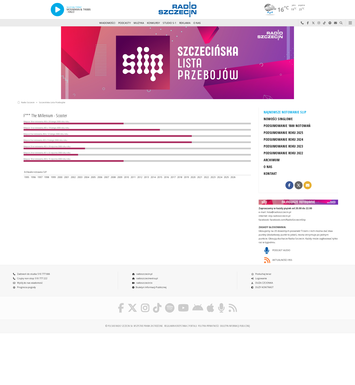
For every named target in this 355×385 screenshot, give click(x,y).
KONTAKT (270, 173)
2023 (213, 177)
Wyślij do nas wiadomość (335, 22)
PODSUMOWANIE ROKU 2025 (283, 132)
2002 (73, 177)
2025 (226, 177)
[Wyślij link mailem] (308, 185)
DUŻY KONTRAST (264, 287)
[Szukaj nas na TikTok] (157, 303)
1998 (46, 177)
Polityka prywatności (208, 325)
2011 (133, 177)
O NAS (268, 166)
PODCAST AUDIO (281, 250)
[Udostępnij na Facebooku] (289, 185)
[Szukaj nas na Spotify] (169, 303)
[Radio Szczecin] (177, 9)
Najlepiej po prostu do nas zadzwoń (302, 22)
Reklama (184, 23)
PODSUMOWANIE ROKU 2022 (283, 153)
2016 (166, 177)
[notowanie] (298, 202)
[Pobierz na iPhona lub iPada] (210, 303)
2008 (113, 177)
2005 (93, 177)
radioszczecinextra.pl (147, 278)
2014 (153, 177)
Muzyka (139, 23)
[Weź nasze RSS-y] (233, 303)
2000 (59, 177)
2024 (219, 177)
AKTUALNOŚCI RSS (282, 259)
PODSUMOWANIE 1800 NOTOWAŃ (287, 125)
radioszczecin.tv (144, 282)
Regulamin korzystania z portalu (180, 325)
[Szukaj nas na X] (132, 303)
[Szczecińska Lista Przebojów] (177, 62)
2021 (199, 177)
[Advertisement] (56, 356)
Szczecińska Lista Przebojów (52, 102)
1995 (26, 177)
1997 (39, 177)
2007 (106, 177)
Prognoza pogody (26, 287)
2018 (179, 177)
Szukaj (341, 22)
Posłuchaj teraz (263, 273)
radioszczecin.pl (144, 273)
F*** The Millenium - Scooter (45, 115)
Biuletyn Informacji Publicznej (151, 287)
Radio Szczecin (28, 102)
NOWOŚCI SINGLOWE (278, 119)
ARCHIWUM (272, 160)
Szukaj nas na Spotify (330, 22)
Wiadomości (107, 23)
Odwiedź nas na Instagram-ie (319, 22)
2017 (173, 177)
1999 (53, 177)
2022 (206, 177)
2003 (79, 177)
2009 (119, 177)
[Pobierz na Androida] (198, 303)
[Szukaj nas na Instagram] (145, 303)
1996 (33, 177)
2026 (232, 177)
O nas (197, 23)
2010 (126, 177)
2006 (99, 177)
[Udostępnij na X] (299, 185)
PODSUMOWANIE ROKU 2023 (283, 146)
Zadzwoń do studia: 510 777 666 (33, 273)
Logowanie (261, 278)
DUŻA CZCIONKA (264, 282)
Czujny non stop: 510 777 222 (32, 278)
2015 (159, 177)
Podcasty (124, 23)
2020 (193, 177)
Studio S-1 (169, 23)
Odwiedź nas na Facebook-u (307, 22)
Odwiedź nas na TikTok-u (324, 22)
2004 (86, 177)
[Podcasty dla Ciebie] (221, 303)
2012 (139, 177)
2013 (146, 177)
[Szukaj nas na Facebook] (121, 303)
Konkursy (153, 23)
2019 (186, 177)
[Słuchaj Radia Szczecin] (57, 9)
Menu (350, 22)
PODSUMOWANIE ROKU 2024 (283, 139)
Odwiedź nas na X (313, 22)
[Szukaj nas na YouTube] (183, 303)
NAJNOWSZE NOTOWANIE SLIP (285, 112)
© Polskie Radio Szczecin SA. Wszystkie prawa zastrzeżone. (134, 325)
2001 (66, 177)
